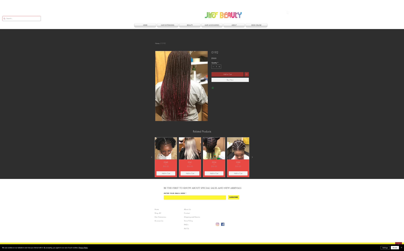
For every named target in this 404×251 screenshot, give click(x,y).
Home (157, 43)
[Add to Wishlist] (246, 74)
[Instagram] (217, 224)
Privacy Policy (83, 248)
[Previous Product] (151, 157)
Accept (395, 248)
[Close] (401, 247)
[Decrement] (213, 67)
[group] (202, 157)
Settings (385, 248)
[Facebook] (222, 224)
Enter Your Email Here (174, 193)
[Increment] (219, 67)
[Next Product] (252, 157)
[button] (288, 12)
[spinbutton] (216, 67)
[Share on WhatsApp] (213, 88)
